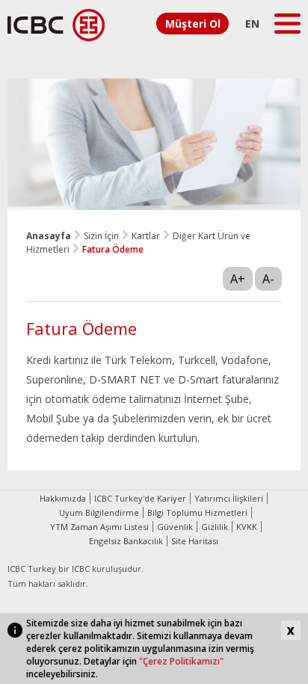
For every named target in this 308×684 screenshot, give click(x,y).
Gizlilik (214, 526)
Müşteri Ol (193, 23)
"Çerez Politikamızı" (181, 661)
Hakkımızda (63, 498)
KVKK (246, 526)
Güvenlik (175, 526)
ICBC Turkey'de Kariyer (140, 498)
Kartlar (146, 235)
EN (252, 23)
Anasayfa (48, 235)
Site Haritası (194, 540)
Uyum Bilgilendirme (99, 512)
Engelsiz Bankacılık (126, 540)
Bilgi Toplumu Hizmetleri (197, 512)
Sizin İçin (101, 235)
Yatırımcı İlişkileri (228, 498)
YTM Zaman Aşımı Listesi (99, 526)
